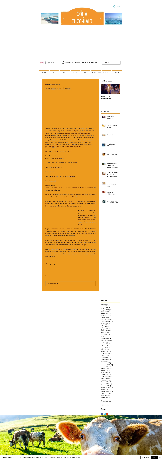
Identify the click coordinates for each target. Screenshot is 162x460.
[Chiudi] (160, 457)
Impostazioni (145, 457)
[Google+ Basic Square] (107, 394)
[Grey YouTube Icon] (52, 43)
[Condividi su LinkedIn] (54, 245)
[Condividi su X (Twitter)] (50, 245)
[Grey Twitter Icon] (49, 43)
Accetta (155, 457)
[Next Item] (117, 70)
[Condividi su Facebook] (46, 245)
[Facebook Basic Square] (102, 394)
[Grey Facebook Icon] (45, 43)
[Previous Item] (104, 70)
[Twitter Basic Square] (105, 394)
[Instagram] (41, 43)
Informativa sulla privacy (73, 457)
